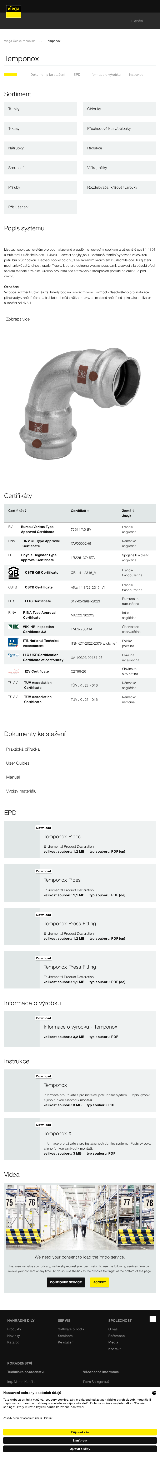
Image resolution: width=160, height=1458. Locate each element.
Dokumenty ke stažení (47, 74)
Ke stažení (66, 1342)
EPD (77, 74)
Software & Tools (71, 1329)
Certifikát (16, 511)
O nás (113, 1329)
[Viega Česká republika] (13, 6)
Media (113, 1342)
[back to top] (153, 1319)
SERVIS (64, 1320)
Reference (116, 1336)
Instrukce (136, 74)
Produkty (14, 1329)
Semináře (65, 1336)
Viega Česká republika (19, 41)
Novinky (13, 1336)
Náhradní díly (21, 1320)
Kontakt (114, 1349)
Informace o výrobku (105, 74)
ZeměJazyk (126, 513)
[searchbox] (76, 20)
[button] (80, 319)
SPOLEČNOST (120, 1320)
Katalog (13, 1342)
